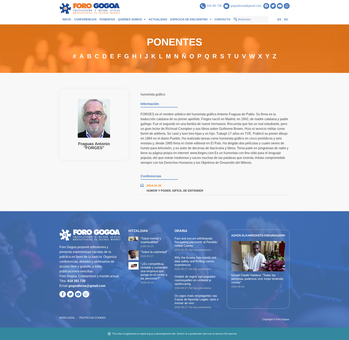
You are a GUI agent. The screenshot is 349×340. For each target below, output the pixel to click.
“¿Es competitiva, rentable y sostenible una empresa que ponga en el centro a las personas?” (154, 271)
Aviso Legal (67, 317)
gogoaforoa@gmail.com (246, 5)
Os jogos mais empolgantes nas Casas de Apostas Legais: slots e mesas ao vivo (196, 299)
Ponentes (107, 19)
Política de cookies (92, 317)
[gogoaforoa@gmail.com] (226, 6)
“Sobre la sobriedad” (154, 252)
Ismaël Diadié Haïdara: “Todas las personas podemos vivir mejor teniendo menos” (257, 278)
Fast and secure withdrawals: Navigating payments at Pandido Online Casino (195, 242)
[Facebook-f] (62, 294)
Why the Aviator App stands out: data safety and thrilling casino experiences (195, 261)
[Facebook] (266, 6)
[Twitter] (273, 6)
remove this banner (226, 333)
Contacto (222, 19)
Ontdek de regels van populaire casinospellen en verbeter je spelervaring (194, 280)
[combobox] (250, 19)
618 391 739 (214, 5)
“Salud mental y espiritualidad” (151, 240)
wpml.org (145, 333)
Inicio (66, 19)
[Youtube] (280, 6)
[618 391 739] (203, 6)
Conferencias (85, 19)
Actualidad (158, 19)
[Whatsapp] (287, 6)
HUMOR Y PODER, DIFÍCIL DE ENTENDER (175, 190)
